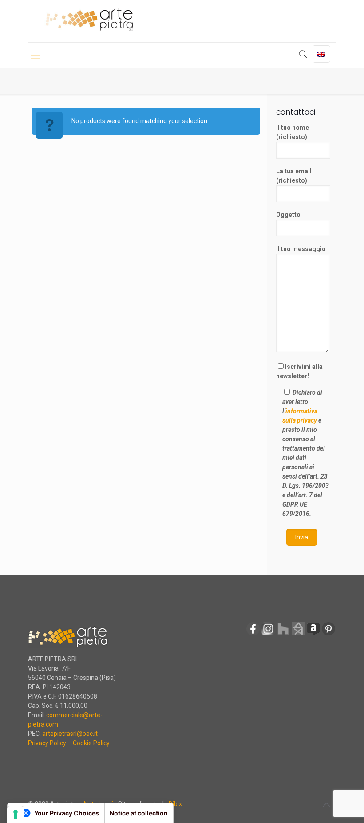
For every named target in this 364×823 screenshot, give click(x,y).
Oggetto (288, 214)
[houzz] (283, 634)
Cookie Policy (91, 743)
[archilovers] (313, 634)
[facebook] (253, 634)
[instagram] (268, 634)
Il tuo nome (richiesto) (292, 132)
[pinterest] (328, 634)
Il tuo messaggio (301, 248)
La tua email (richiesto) (294, 176)
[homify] (298, 634)
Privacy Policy (47, 743)
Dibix (175, 803)
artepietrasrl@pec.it (70, 733)
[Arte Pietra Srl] (89, 20)
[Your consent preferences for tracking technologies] (15, 814)
